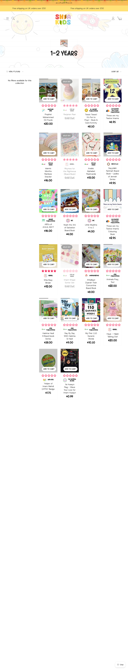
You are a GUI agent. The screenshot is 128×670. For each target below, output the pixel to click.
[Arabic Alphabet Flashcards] (91, 144)
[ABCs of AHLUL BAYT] (48, 201)
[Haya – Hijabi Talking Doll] (113, 310)
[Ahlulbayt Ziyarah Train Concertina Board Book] (91, 256)
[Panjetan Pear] (70, 90)
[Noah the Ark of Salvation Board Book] (70, 201)
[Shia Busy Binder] (48, 256)
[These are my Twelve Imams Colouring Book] (113, 201)
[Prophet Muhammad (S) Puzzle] (48, 90)
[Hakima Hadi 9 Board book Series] (48, 310)
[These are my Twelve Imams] (113, 90)
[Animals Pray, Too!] (113, 256)
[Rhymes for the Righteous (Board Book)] (70, 144)
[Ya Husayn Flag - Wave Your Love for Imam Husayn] (70, 360)
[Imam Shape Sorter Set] (70, 256)
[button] (49, 105)
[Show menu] (7, 18)
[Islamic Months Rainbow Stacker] (48, 144)
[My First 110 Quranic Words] (91, 310)
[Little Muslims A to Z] (91, 201)
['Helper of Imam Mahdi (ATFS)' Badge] (48, 360)
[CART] (119, 18)
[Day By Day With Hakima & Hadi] (70, 310)
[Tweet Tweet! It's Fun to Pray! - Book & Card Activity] (91, 90)
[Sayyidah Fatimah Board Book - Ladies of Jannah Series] (113, 144)
